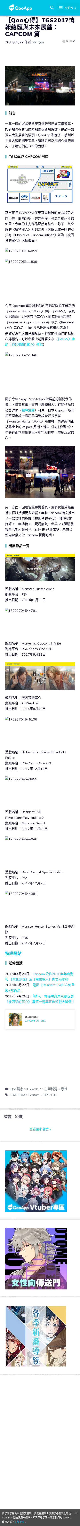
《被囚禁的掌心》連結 (27, 344)
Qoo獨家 (16, 1089)
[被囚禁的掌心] (40, 1019)
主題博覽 (50, 1089)
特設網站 (13, 953)
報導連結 (28, 410)
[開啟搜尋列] (52, 7)
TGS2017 (33, 1089)
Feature (34, 1095)
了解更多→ (20, 1521)
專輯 (64, 1089)
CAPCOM (17, 1095)
